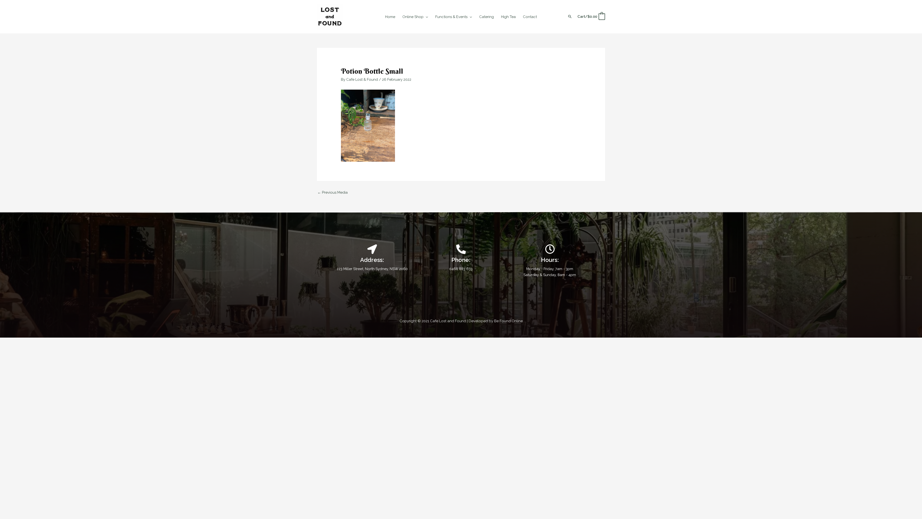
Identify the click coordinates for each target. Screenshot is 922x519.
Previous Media (332, 192)
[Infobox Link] (461, 258)
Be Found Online (508, 321)
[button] (426, 16)
